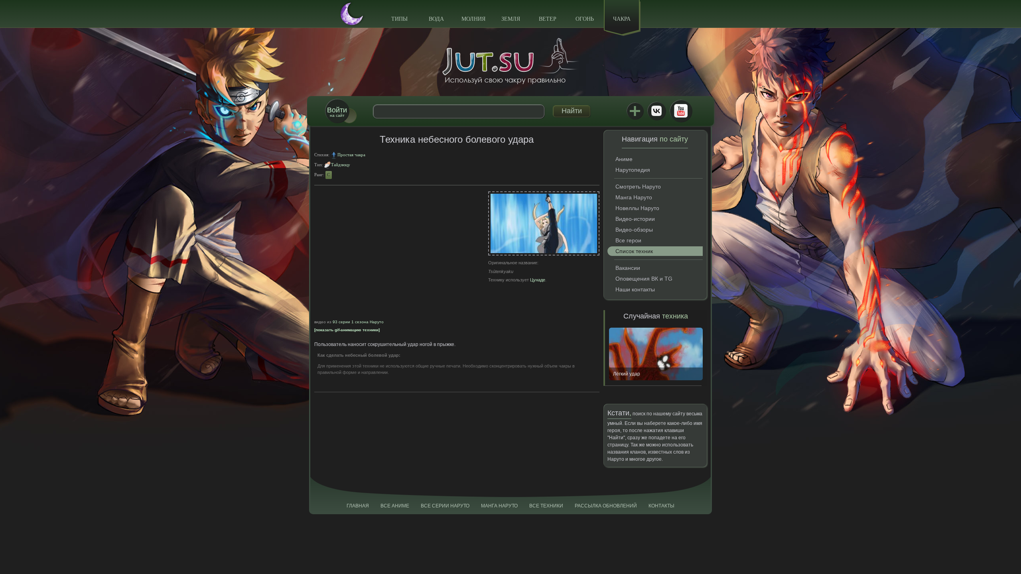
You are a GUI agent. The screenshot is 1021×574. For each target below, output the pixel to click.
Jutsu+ (635, 110)
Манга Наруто (633, 197)
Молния (473, 19)
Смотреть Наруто (638, 186)
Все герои (628, 240)
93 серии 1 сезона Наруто (358, 322)
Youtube (681, 111)
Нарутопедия (632, 170)
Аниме (624, 159)
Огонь (585, 19)
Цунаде (537, 279)
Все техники (546, 506)
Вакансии (627, 268)
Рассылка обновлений (606, 506)
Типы (399, 19)
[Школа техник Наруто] (510, 61)
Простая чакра (351, 154)
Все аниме (394, 506)
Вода (436, 19)
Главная (358, 506)
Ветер (547, 19)
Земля (510, 19)
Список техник (634, 251)
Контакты (661, 506)
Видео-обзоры (634, 229)
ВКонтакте (656, 111)
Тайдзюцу (340, 164)
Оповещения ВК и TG (643, 278)
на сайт (337, 112)
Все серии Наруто (445, 506)
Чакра (622, 19)
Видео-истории (635, 219)
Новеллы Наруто (637, 208)
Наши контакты (635, 289)
